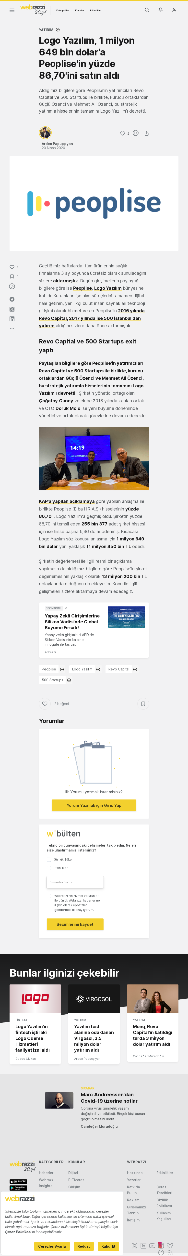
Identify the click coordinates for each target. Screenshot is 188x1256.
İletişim (133, 1220)
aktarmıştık (65, 280)
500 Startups (52, 680)
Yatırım (46, 30)
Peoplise (49, 669)
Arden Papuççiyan (87, 1058)
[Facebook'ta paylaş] (12, 299)
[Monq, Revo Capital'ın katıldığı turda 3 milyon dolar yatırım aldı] (152, 998)
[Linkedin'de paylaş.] (12, 318)
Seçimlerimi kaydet (75, 924)
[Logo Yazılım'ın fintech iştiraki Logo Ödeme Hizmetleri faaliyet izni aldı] (35, 998)
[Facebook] (161, 1252)
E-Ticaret (76, 1180)
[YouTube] (152, 1245)
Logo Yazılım (82, 669)
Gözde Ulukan (25, 1058)
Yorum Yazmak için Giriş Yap (94, 805)
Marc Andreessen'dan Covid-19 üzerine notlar (109, 1098)
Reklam (133, 1200)
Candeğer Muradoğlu (148, 1056)
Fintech (21, 1020)
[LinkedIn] (143, 1245)
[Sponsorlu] (126, 617)
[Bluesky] (169, 1245)
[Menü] (12, 11)
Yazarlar (134, 1180)
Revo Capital (118, 669)
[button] (94, 458)
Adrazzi (50, 652)
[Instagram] (161, 1245)
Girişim (74, 1187)
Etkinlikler (96, 10)
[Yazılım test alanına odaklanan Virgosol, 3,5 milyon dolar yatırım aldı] (94, 998)
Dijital (73, 1173)
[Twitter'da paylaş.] (12, 309)
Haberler (46, 1173)
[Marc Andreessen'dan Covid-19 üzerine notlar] (59, 1100)
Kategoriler (62, 10)
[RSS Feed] (169, 1252)
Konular (79, 10)
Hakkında (134, 1173)
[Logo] (33, 9)
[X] (134, 1245)
